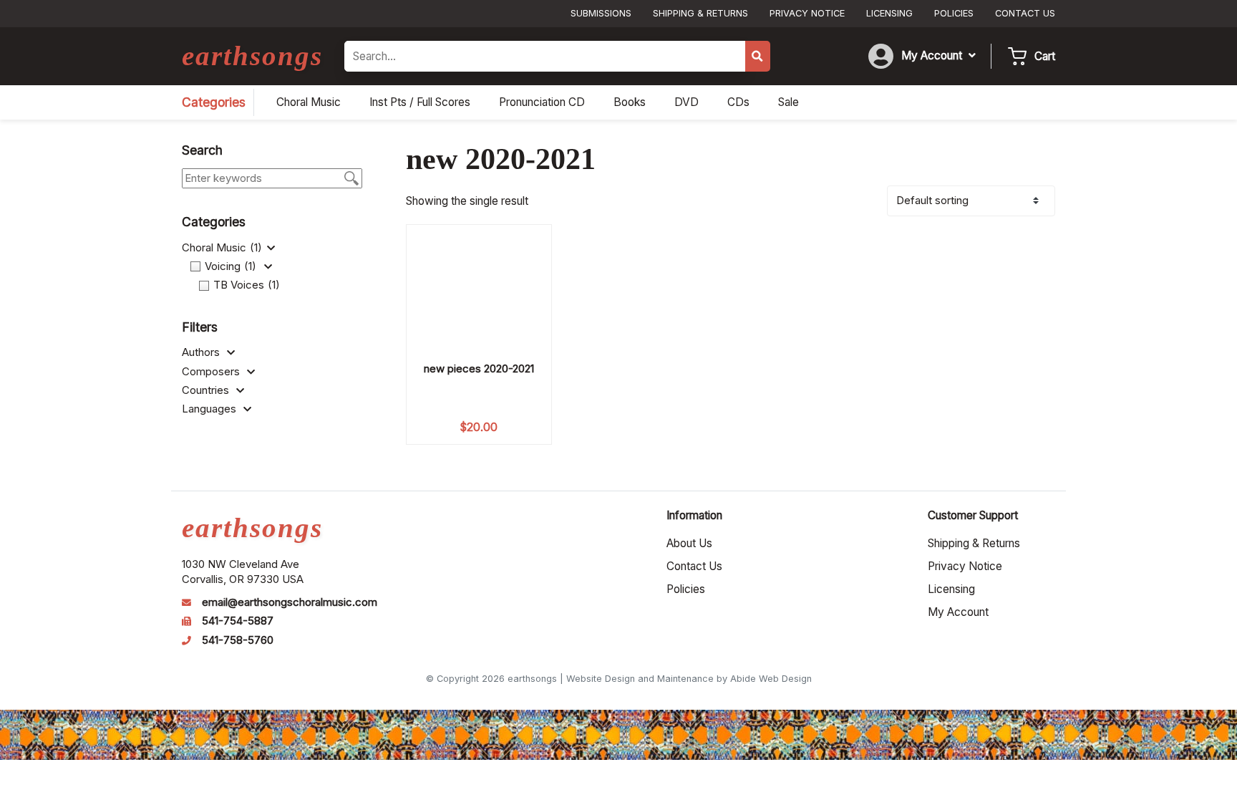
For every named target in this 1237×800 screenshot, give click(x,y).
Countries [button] (207, 390)
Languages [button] (210, 409)
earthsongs (252, 55)
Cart (1044, 56)
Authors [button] (202, 352)
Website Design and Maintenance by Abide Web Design (689, 678)
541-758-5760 (237, 640)
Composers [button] (212, 371)
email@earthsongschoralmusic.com (289, 602)
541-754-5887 (237, 621)
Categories (214, 102)
